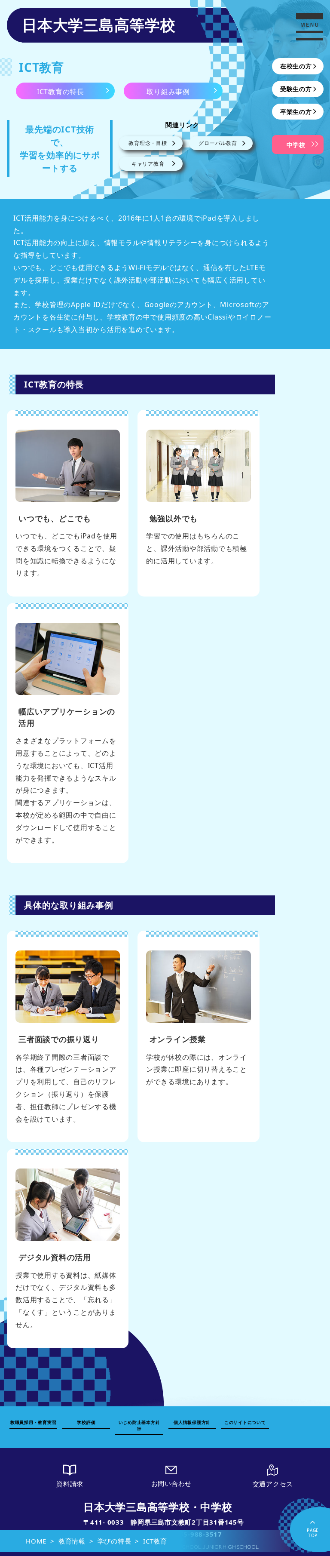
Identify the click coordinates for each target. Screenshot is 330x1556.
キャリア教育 (148, 163)
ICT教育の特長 (60, 91)
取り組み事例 (168, 91)
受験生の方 (296, 89)
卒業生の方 (296, 112)
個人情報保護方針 (192, 1422)
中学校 (296, 145)
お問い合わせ (171, 1483)
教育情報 (72, 1541)
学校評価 (86, 1422)
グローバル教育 (218, 143)
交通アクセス (273, 1483)
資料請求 (69, 1483)
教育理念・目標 (147, 143)
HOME (36, 1541)
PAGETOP (313, 1532)
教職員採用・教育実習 (33, 1422)
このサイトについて (245, 1422)
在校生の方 (296, 66)
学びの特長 (114, 1541)
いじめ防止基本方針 (139, 1422)
